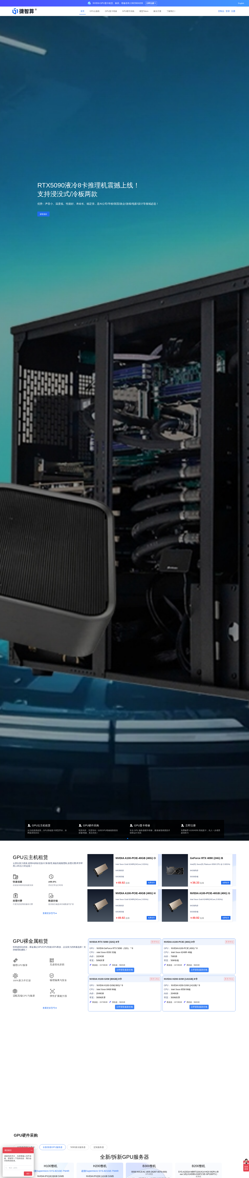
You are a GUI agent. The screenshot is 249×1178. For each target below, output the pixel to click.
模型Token (143, 11)
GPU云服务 (95, 11)
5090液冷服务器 (77, 1147)
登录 (228, 11)
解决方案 (157, 11)
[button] (119, 838)
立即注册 (150, 3)
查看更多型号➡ (50, 913)
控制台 (221, 11)
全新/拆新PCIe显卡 (26, 1147)
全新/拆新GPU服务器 (52, 1147)
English (241, 3)
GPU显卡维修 (111, 11)
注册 (233, 11)
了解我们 (170, 11)
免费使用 (151, 882)
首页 (82, 11)
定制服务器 (99, 1147)
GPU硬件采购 (128, 11)
